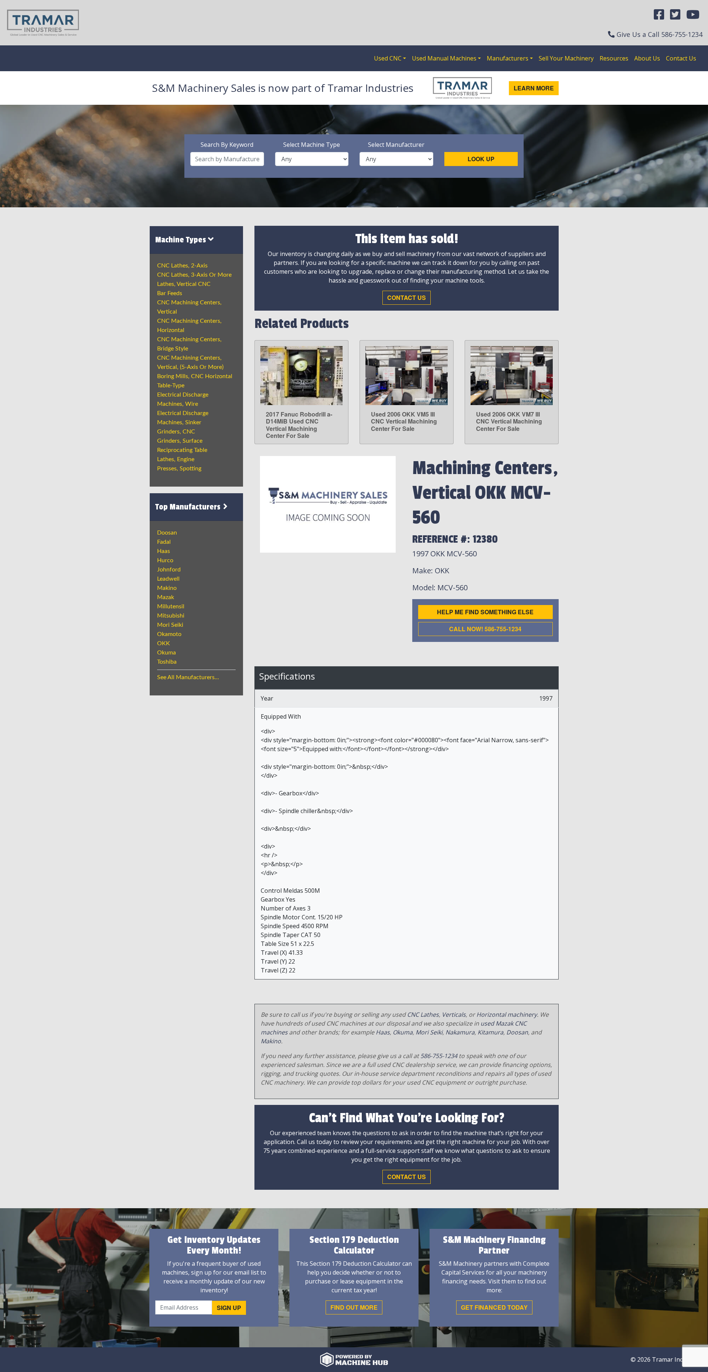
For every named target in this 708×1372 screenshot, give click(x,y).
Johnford (169, 570)
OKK (163, 643)
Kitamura (490, 1032)
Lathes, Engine (175, 459)
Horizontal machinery (506, 1014)
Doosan (167, 533)
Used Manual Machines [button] (444, 58)
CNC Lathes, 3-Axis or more (194, 275)
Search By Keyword (227, 145)
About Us (647, 58)
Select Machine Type (311, 145)
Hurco (165, 560)
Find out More (354, 1307)
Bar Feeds (169, 293)
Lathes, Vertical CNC (184, 284)
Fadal (164, 542)
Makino (167, 588)
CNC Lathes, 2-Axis (182, 266)
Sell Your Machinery (566, 58)
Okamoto (169, 634)
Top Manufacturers (188, 507)
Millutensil (170, 606)
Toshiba (167, 662)
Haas (163, 551)
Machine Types (181, 240)
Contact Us (681, 58)
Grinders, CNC (176, 432)
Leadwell (168, 579)
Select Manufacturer (396, 145)
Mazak (165, 597)
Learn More (534, 88)
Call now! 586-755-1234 (485, 629)
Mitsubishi (170, 616)
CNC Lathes (423, 1014)
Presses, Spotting (179, 468)
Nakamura (460, 1032)
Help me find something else (485, 612)
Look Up (481, 159)
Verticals (454, 1014)
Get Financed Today (494, 1307)
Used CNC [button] (388, 58)
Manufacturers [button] (507, 58)
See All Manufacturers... (188, 677)
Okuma (166, 653)
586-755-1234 (681, 34)
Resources (614, 58)
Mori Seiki (170, 625)
